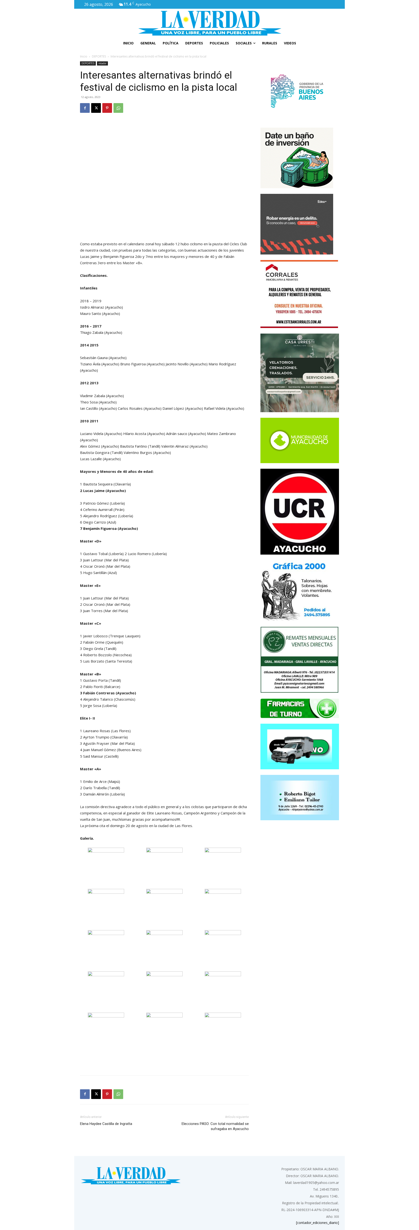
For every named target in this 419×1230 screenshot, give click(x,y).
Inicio (83, 56)
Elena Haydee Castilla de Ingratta (106, 1124)
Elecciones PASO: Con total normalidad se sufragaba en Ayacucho (215, 1126)
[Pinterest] (107, 108)
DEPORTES (99, 56)
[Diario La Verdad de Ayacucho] (209, 23)
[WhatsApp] (118, 108)
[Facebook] (85, 108)
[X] (96, 108)
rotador (102, 63)
